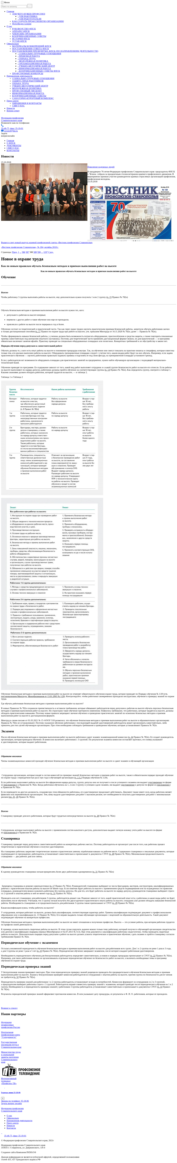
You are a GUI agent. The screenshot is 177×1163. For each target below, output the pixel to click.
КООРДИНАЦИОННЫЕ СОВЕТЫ (29, 36)
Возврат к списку (9, 1008)
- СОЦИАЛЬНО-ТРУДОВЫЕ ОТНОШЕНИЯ (39, 53)
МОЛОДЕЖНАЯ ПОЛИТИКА (26, 88)
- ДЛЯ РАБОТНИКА (27, 16)
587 (27, 252)
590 (39, 252)
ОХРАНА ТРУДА (20, 83)
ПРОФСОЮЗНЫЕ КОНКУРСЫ (27, 73)
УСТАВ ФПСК (19, 41)
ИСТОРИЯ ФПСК (21, 39)
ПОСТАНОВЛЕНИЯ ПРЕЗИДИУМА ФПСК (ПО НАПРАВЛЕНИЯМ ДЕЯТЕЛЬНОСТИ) (55, 51)
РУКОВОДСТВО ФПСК (24, 29)
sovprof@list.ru (11, 131)
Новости (11, 108)
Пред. (14, 252)
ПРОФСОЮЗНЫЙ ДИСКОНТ (27, 91)
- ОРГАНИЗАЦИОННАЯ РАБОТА (34, 63)
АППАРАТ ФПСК (21, 31)
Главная (10, 11)
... (20, 252)
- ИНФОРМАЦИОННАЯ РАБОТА (34, 68)
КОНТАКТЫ (13, 150)
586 (23, 252)
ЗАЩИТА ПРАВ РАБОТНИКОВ (28, 81)
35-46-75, (5, 128)
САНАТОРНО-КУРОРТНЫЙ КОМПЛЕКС (33, 98)
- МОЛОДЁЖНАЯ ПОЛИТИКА (33, 61)
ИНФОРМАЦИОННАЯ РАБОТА (28, 93)
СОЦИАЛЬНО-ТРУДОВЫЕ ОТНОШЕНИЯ (33, 78)
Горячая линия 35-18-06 (10, 1093)
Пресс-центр (13, 101)
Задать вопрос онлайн (11, 1103)
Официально (13, 44)
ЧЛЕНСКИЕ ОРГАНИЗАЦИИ (26, 34)
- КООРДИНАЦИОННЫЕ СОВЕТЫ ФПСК (39, 71)
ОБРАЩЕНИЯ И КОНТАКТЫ (26, 103)
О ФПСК (11, 143)
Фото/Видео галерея (21, 24)
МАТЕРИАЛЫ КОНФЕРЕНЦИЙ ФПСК (31, 46)
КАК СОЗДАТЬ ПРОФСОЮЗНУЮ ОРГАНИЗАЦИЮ (38, 21)
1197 (45, 252)
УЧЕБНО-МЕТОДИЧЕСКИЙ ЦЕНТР (30, 86)
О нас (9, 26)
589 (35, 252)
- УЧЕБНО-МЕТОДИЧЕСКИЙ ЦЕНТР (36, 66)
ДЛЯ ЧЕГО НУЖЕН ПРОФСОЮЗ (28, 14)
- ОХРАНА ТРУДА (27, 58)
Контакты (11, 1128)
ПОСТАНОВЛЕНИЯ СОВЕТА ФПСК (30, 48)
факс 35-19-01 (16, 128)
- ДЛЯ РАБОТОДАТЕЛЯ (29, 19)
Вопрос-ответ (13, 111)
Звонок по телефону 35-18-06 (15, 1101)
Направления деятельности (19, 76)
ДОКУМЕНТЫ (14, 145)
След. (51, 252)
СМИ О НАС (18, 106)
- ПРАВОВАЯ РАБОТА (29, 56)
